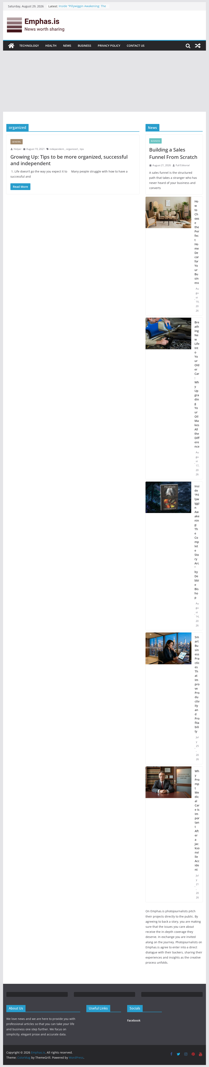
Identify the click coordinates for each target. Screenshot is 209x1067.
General (16, 141)
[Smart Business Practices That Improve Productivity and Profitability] (168, 698)
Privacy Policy (109, 46)
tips (82, 149)
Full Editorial (183, 165)
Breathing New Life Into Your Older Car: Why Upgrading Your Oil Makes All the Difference (197, 384)
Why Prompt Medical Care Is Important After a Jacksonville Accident (197, 820)
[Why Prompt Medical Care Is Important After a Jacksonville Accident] (168, 834)
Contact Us (136, 46)
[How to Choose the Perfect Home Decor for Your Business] (168, 256)
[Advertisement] (104, 81)
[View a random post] (198, 46)
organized (72, 149)
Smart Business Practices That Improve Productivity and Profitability (197, 684)
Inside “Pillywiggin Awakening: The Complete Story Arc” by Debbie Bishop (197, 541)
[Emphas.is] (11, 46)
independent (57, 149)
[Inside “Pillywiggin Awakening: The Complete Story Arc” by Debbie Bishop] (168, 556)
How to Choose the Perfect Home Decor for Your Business (197, 242)
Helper (17, 149)
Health (51, 46)
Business (84, 46)
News (67, 46)
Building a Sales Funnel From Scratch (173, 153)
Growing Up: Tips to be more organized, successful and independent (69, 159)
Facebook (133, 1020)
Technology (29, 46)
